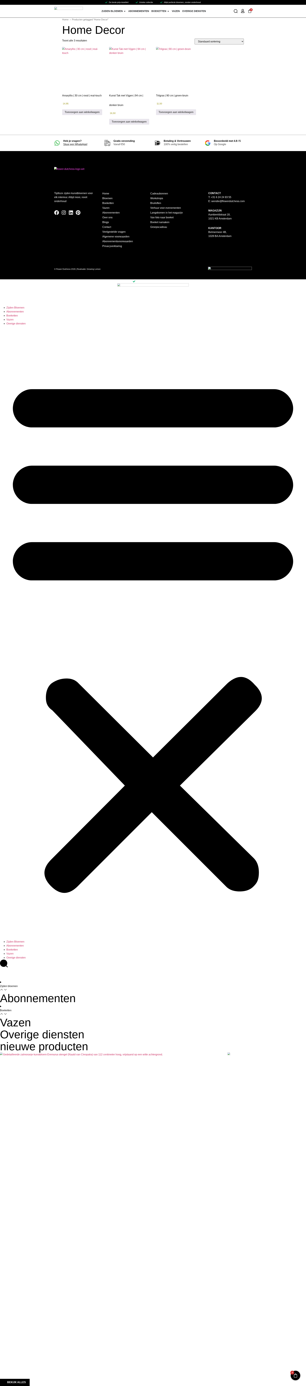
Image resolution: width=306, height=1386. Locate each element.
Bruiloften (155, 203)
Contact (106, 227)
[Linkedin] (71, 212)
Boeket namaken (159, 222)
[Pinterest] (78, 212)
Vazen (105, 208)
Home (65, 19)
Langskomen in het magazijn (166, 212)
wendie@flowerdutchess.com (228, 201)
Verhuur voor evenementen (165, 208)
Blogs (105, 222)
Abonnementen (111, 212)
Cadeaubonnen (159, 193)
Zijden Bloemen (15, 307)
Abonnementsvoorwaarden (117, 241)
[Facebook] (56, 212)
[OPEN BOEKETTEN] (168, 11)
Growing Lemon (94, 269)
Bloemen (107, 198)
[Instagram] (63, 212)
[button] (153, 633)
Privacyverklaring (112, 246)
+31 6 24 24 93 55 (221, 197)
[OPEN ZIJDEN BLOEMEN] (125, 11)
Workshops (156, 198)
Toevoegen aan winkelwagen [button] (82, 112)
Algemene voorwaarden (115, 236)
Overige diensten (16, 323)
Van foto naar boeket (162, 217)
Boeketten (108, 203)
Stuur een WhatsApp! (75, 144)
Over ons (107, 217)
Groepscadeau (158, 227)
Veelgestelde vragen (114, 231)
